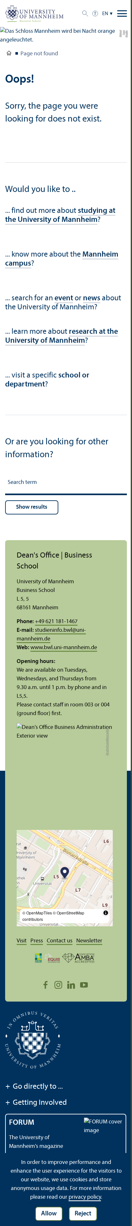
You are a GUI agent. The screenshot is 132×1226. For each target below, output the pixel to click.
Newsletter (89, 941)
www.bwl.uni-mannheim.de (63, 648)
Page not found (39, 54)
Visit (22, 941)
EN (105, 13)
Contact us (59, 941)
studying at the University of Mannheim (60, 215)
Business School (9, 54)
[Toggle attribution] (106, 913)
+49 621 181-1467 (56, 622)
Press (36, 941)
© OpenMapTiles (37, 912)
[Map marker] (65, 873)
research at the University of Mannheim (61, 336)
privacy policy (85, 1197)
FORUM (21, 1123)
